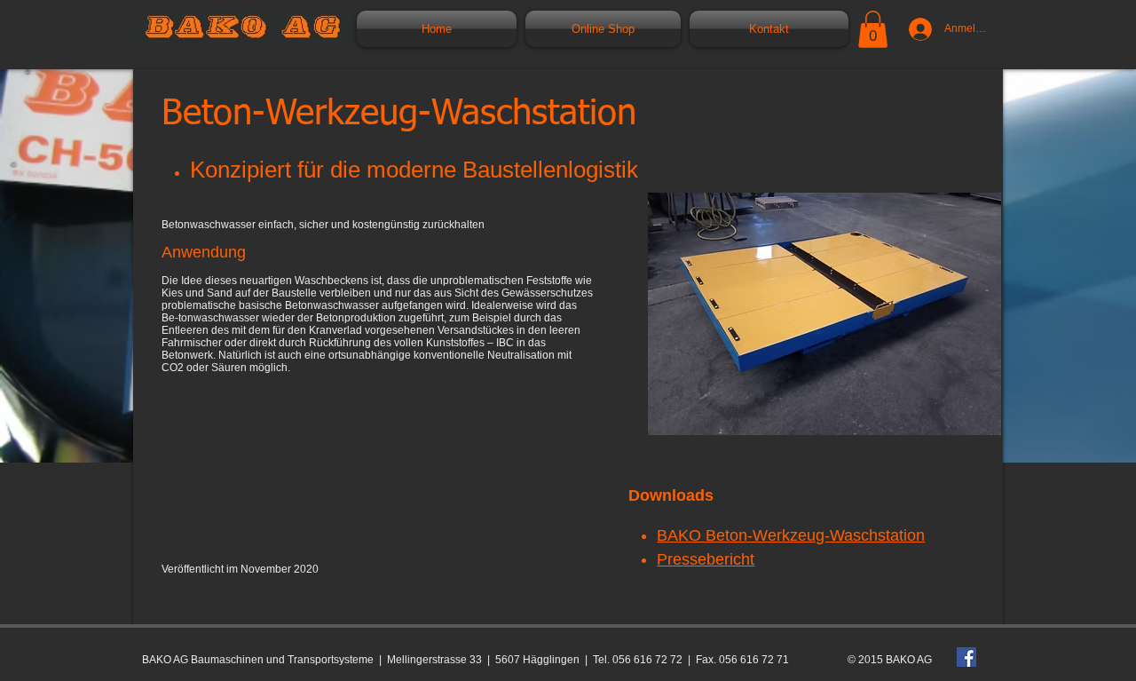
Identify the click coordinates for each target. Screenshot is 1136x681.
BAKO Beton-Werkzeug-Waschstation (791, 535)
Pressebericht (705, 559)
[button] (872, 29)
